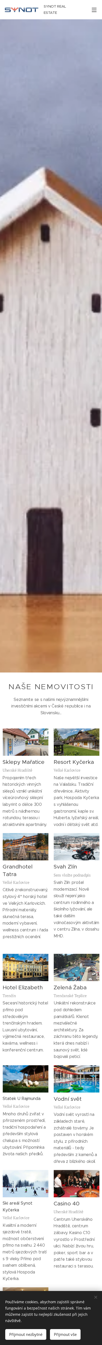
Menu (94, 9)
